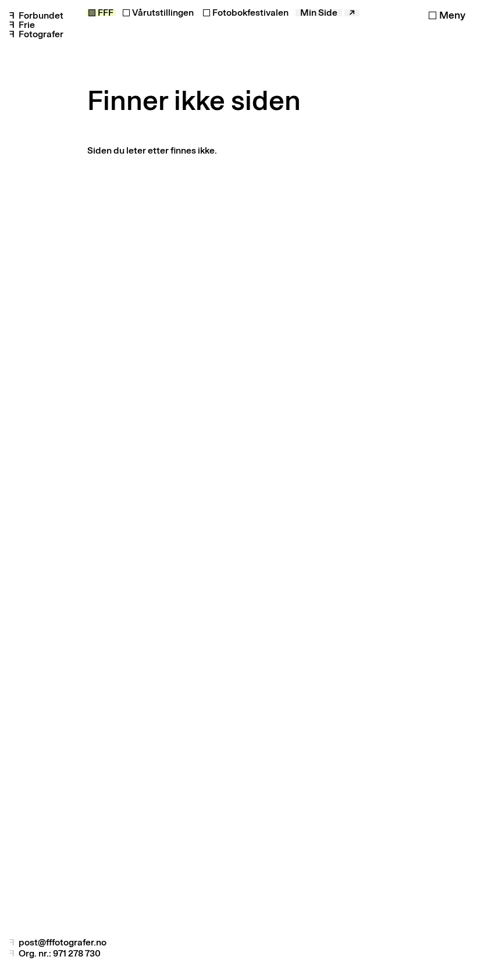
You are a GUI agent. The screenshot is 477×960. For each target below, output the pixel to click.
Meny (452, 15)
